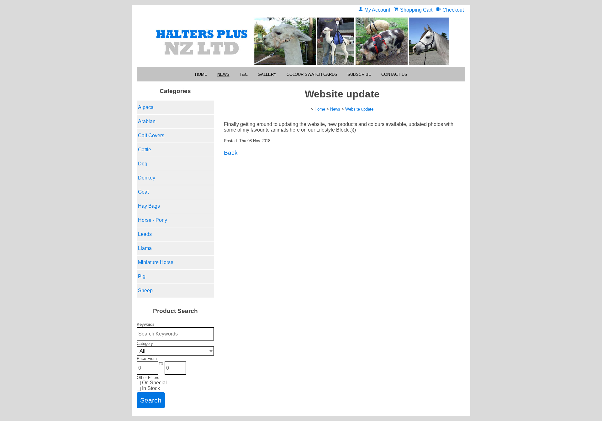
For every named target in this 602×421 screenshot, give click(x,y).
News (223, 74)
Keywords (146, 324)
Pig (141, 276)
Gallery (267, 74)
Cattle (144, 149)
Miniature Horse (155, 262)
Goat (143, 192)
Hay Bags (149, 206)
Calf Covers (151, 135)
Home (201, 74)
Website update (359, 109)
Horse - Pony (152, 220)
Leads (145, 234)
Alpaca (146, 107)
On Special (154, 382)
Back (231, 152)
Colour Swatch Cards (312, 74)
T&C (244, 74)
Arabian (147, 121)
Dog (142, 163)
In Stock (150, 388)
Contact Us (394, 74)
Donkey (146, 177)
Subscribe (359, 74)
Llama (145, 248)
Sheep (145, 290)
